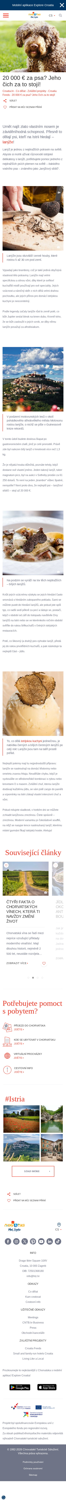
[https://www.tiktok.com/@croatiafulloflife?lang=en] (58, 1251)
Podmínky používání (33, 1472)
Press (33, 1338)
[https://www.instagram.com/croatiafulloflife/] (16, 1251)
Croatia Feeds (33, 1358)
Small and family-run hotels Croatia (33, 1364)
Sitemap (33, 1485)
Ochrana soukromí (33, 1478)
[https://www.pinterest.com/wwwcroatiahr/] (33, 1251)
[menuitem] (19, 1398)
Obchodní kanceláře (33, 1343)
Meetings (33, 1327)
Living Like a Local (33, 1369)
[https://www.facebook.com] (41, 1251)
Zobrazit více (17, 973)
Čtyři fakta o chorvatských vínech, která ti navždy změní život (23, 922)
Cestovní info (33, 1312)
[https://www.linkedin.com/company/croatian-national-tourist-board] (49, 1251)
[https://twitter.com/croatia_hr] (24, 1251)
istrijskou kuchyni (32, 746)
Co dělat (33, 1302)
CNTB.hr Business (33, 1333)
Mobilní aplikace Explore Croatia (33, 5)
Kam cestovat (33, 1307)
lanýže (8, 141)
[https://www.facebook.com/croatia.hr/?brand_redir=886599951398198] (8, 1251)
